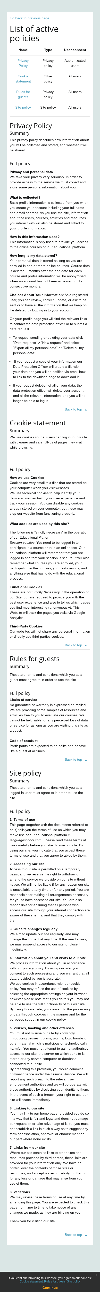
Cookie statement (31, 1281)
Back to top (74, 409)
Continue (50, 1288)
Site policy (23, 107)
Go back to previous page (29, 18)
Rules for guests (55, 1281)
